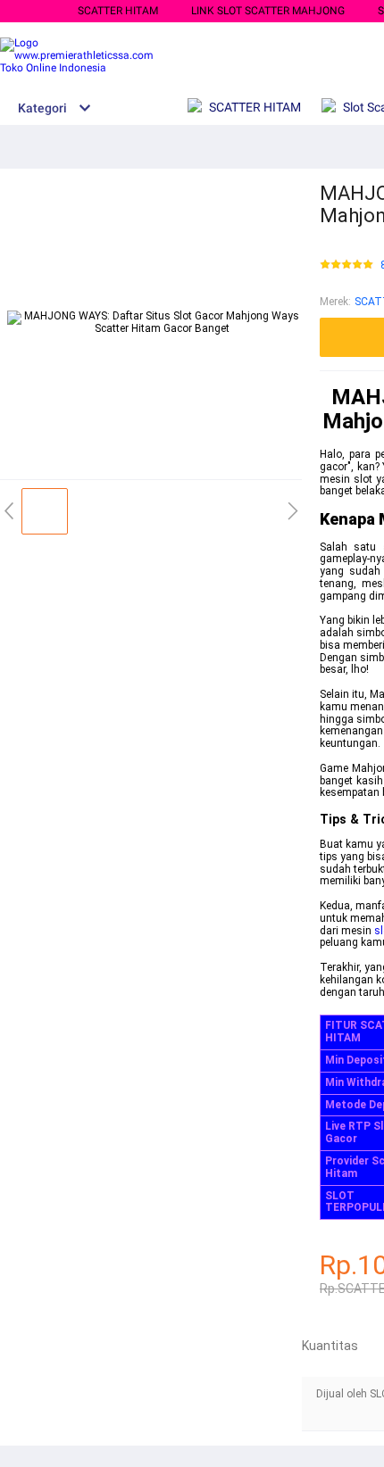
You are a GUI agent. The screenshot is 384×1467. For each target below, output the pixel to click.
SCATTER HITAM (118, 10)
